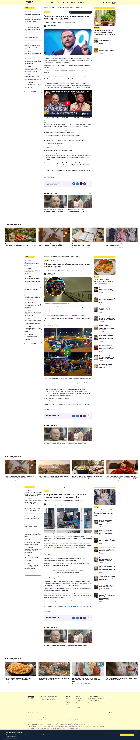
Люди (52, 2)
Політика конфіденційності (94, 705)
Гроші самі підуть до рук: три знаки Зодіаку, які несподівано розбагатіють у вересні (32, 29)
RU (109, 2)
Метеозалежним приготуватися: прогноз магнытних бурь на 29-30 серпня (32, 271)
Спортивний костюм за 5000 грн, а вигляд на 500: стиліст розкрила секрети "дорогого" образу (33, 494)
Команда (78, 702)
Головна (45, 7)
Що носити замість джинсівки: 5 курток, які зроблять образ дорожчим (32, 289)
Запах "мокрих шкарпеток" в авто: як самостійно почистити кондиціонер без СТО (33, 502)
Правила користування (93, 700)
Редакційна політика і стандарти (96, 698)
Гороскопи (81, 2)
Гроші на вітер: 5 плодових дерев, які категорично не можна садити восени (32, 534)
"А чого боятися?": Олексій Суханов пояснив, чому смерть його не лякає (32, 559)
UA (106, 2)
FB (73, 183)
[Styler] (28, 3)
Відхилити (112, 734)
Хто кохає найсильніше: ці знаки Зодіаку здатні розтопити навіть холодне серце (32, 86)
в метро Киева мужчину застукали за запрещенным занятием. (74, 606)
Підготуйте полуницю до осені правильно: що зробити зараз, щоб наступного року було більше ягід (33, 46)
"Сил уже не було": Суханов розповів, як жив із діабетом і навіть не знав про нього (31, 518)
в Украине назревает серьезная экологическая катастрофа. (73, 404)
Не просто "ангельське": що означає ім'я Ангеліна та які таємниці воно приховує (31, 37)
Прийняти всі (127, 734)
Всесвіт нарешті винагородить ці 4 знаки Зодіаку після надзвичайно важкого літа (33, 305)
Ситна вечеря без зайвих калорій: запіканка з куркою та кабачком (32, 54)
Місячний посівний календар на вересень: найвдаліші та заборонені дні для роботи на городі (20, 244)
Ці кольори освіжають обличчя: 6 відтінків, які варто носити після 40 (33, 13)
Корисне (65, 2)
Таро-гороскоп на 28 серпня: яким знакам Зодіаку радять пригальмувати (33, 551)
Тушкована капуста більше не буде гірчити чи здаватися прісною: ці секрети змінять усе (32, 526)
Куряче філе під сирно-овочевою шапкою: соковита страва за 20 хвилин (107, 50)
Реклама (78, 707)
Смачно (73, 2)
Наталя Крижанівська (110, 480)
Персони (49, 7)
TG (77, 183)
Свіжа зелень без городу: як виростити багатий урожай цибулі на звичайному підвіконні (32, 69)
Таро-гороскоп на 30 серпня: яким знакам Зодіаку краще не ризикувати (33, 21)
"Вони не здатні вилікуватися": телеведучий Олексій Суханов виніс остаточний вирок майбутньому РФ (32, 568)
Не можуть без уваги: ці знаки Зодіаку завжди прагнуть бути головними (32, 510)
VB (84, 183)
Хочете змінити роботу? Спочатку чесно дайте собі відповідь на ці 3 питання (87, 244)
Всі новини (33, 91)
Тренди (59, 2)
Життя (49, 256)
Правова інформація (93, 702)
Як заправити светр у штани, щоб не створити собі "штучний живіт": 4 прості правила (32, 61)
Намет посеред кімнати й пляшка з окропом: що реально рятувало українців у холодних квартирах (32, 322)
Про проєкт (78, 698)
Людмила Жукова (8, 247)
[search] (103, 2)
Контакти (78, 700)
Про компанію (79, 705)
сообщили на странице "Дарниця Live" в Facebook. (72, 315)
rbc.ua (113, 2)
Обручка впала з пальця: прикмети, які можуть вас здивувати (30, 338)
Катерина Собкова (42, 247)
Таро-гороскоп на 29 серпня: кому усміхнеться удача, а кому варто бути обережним (53, 244)
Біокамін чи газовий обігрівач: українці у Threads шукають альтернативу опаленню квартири (32, 78)
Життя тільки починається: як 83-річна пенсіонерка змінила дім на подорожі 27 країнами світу (32, 542)
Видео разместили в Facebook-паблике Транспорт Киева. (69, 547)
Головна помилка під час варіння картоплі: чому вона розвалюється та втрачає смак (33, 313)
